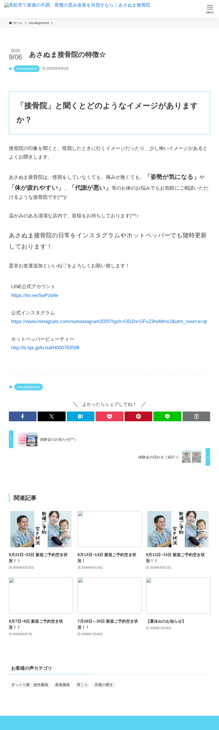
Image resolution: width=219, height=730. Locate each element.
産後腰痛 (62, 685)
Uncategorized (27, 68)
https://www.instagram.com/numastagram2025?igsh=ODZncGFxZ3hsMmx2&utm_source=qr (109, 321)
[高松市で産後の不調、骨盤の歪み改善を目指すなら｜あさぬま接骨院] (77, 9)
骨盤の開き (104, 685)
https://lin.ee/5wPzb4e (34, 295)
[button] (23, 416)
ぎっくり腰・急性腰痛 (29, 685)
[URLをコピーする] (196, 416)
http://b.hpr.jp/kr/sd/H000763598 (45, 347)
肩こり (82, 685)
